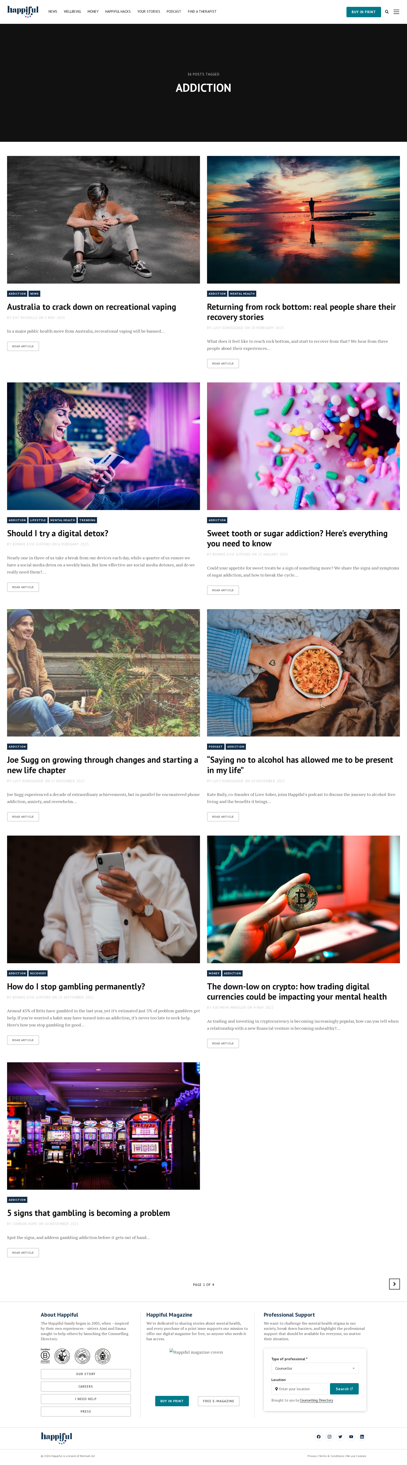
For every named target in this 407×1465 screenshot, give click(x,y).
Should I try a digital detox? (57, 533)
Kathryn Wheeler (229, 1007)
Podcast (174, 11)
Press (86, 1411)
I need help (86, 1399)
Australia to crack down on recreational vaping (91, 306)
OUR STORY (85, 1374)
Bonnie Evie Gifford (32, 544)
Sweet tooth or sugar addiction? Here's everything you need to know (297, 538)
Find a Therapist (202, 11)
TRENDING (87, 520)
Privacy (312, 1456)
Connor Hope (25, 1224)
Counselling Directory (316, 1400)
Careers (85, 1386)
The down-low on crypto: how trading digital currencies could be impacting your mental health (297, 991)
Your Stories (148, 11)
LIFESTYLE (38, 520)
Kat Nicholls (25, 317)
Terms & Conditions (331, 1456)
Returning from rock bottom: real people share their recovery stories (301, 311)
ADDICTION (17, 293)
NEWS (34, 293)
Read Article (23, 346)
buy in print (364, 12)
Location (278, 1379)
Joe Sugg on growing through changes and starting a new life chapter (102, 764)
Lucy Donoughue (228, 328)
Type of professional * (289, 1358)
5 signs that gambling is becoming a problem (88, 1212)
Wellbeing (72, 11)
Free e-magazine (218, 1401)
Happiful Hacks (118, 11)
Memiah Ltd (87, 1456)
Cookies (361, 1456)
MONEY (214, 973)
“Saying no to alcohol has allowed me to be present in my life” (300, 764)
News (53, 11)
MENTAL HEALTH (242, 293)
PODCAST (216, 746)
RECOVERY (38, 973)
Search (343, 1388)
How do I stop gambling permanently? (76, 986)
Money (93, 11)
